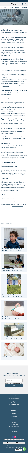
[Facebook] (13, 437)
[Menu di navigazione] (3, 4)
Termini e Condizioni (20, 439)
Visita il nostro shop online (17, 206)
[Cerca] (25, 4)
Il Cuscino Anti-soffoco (7, 356)
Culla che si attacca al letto (7, 336)
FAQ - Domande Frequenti (14, 398)
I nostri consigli (14, 411)
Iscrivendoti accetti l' (14, 383)
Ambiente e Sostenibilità (14, 404)
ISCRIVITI (14, 385)
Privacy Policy (6, 439)
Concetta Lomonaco (7, 19)
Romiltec (17, 452)
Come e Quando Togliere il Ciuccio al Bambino (12, 248)
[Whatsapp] (24, 449)
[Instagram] (15, 437)
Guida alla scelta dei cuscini (8, 198)
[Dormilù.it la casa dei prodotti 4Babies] (14, 4)
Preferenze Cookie (14, 431)
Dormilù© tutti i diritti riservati (14, 445)
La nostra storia (14, 410)
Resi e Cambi (14, 402)
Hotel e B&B (14, 415)
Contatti (14, 401)
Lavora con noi (14, 416)
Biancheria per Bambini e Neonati (9, 294)
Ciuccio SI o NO (5, 316)
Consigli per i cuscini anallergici (9, 200)
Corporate (14, 413)
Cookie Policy (12, 439)
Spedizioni (14, 399)
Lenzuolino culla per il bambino (8, 268)
